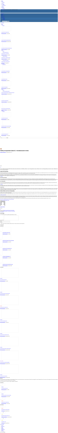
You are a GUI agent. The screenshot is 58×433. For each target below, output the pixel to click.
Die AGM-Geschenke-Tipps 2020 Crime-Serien (8, 264)
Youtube (4, 18)
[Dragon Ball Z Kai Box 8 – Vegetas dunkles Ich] (5, 60)
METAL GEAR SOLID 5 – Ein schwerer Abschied (5, 409)
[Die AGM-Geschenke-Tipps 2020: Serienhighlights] (10, 359)
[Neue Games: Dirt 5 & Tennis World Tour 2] (7, 247)
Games (2, 1)
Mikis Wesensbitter (3, 33)
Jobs (2, 15)
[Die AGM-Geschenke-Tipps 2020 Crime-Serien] (10, 332)
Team (2, 14)
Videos (2, 6)
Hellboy (6, 200)
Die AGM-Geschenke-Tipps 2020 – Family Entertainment (5, 348)
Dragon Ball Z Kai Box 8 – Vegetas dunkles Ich (5, 61)
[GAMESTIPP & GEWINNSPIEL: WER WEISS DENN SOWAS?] (7, 38)
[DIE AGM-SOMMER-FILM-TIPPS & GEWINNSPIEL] (7, 69)
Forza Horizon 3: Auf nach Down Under (4, 100)
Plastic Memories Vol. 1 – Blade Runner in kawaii (5, 57)
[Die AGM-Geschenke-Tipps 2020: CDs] (10, 373)
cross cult (4, 200)
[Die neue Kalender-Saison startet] (7, 116)
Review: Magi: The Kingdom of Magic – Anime (5, 415)
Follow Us (2, 17)
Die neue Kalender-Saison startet (6, 232)
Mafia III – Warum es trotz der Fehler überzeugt (5, 108)
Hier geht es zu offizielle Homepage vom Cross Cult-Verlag (7, 199)
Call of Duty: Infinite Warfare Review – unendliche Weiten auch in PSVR (7, 92)
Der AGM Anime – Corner (3, 421)
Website (1, 222)
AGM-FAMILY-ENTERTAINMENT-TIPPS (7, 256)
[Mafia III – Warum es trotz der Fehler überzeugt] (7, 107)
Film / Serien (2, 4)
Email (1, 221)
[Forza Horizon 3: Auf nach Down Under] (7, 99)
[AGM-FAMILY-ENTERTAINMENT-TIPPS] (7, 132)
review (8, 200)
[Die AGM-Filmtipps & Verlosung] (7, 77)
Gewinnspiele (3, 429)
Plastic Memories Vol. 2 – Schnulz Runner (5, 53)
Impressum (2, 13)
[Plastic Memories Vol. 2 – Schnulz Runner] (5, 52)
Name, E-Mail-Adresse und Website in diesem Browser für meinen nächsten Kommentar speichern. (12, 223)
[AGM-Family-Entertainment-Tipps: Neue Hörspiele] (7, 124)
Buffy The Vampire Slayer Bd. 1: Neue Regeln (9, 210)
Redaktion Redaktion (4, 49)
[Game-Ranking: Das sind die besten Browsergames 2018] (7, 46)
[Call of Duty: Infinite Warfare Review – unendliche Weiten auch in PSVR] (6, 91)
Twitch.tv (4, 19)
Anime (2, 50)
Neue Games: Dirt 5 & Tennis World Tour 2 (7, 248)
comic (2, 200)
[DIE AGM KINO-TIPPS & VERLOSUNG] (7, 85)
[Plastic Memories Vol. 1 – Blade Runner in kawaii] (5, 56)
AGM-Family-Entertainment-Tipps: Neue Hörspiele (8, 240)
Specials (2, 7)
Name (1, 220)
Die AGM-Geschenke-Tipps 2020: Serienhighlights (4, 362)
